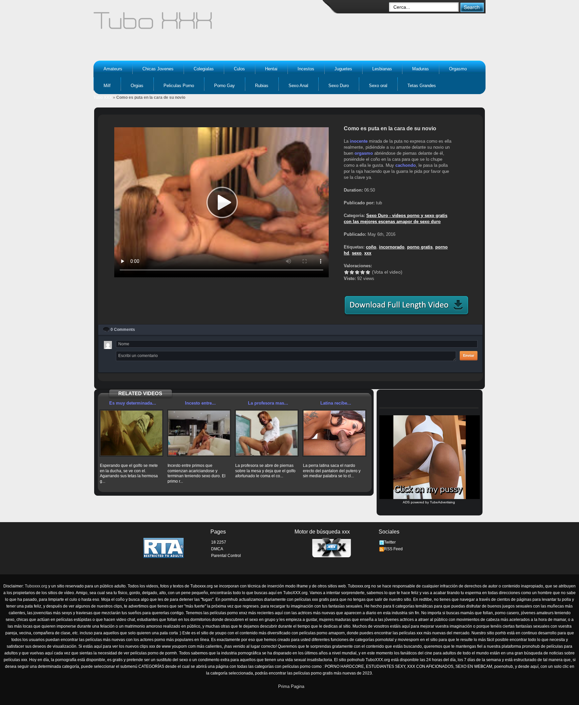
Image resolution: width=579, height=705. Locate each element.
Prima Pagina (291, 686)
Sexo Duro (338, 85)
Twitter (390, 542)
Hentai (271, 68)
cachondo (405, 165)
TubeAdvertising (442, 502)
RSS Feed (393, 549)
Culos (239, 68)
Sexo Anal (298, 85)
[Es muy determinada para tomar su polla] (131, 433)
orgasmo (364, 153)
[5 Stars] (368, 272)
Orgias (137, 85)
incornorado (391, 247)
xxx (367, 253)
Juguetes (343, 68)
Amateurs (113, 68)
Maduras (420, 68)
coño (371, 247)
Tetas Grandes (421, 85)
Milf (107, 85)
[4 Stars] (362, 272)
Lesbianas (382, 68)
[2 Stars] (352, 272)
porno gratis (420, 247)
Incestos (306, 68)
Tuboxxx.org (36, 586)
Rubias (261, 85)
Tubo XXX (102, 97)
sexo (357, 253)
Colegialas (204, 68)
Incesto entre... (200, 403)
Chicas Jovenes (158, 68)
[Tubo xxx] (211, 23)
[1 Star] (346, 272)
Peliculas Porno (179, 85)
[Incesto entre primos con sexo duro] (199, 433)
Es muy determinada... (132, 403)
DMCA (217, 549)
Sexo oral (378, 85)
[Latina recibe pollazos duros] (334, 433)
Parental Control (226, 555)
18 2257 (218, 542)
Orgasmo (458, 68)
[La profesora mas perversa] (267, 433)
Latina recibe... (335, 403)
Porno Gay (224, 85)
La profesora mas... (268, 403)
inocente (359, 141)
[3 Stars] (357, 272)
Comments (123, 329)
